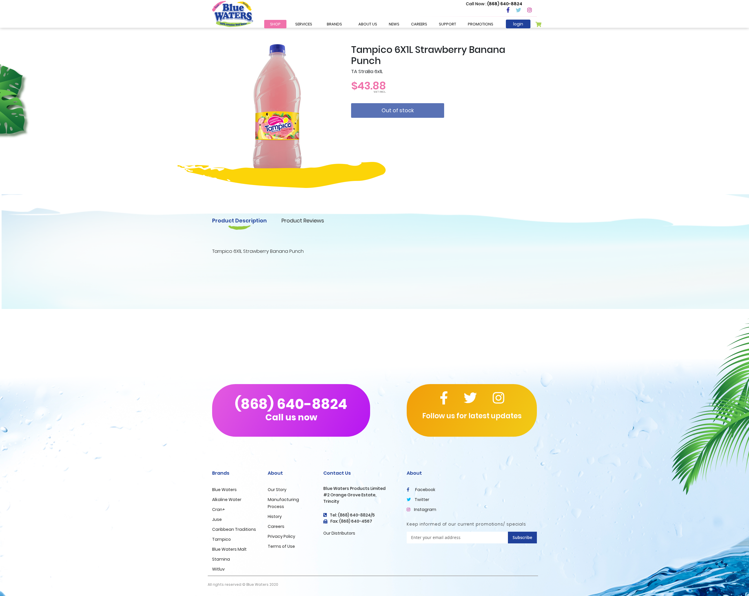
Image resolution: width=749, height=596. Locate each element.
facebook (424, 490)
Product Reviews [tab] (302, 220)
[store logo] (232, 14)
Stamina (221, 559)
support (447, 24)
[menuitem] (275, 24)
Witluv (218, 569)
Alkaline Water (226, 499)
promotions (480, 24)
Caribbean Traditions (234, 529)
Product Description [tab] (239, 220)
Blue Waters (224, 490)
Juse (217, 519)
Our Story (277, 490)
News (394, 24)
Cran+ (218, 509)
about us (367, 24)
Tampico (221, 539)
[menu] (306, 23)
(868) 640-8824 (291, 409)
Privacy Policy (281, 536)
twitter (421, 499)
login (518, 24)
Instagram (424, 509)
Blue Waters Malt (229, 549)
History (275, 516)
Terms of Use (281, 546)
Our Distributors (339, 533)
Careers (276, 526)
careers (419, 24)
